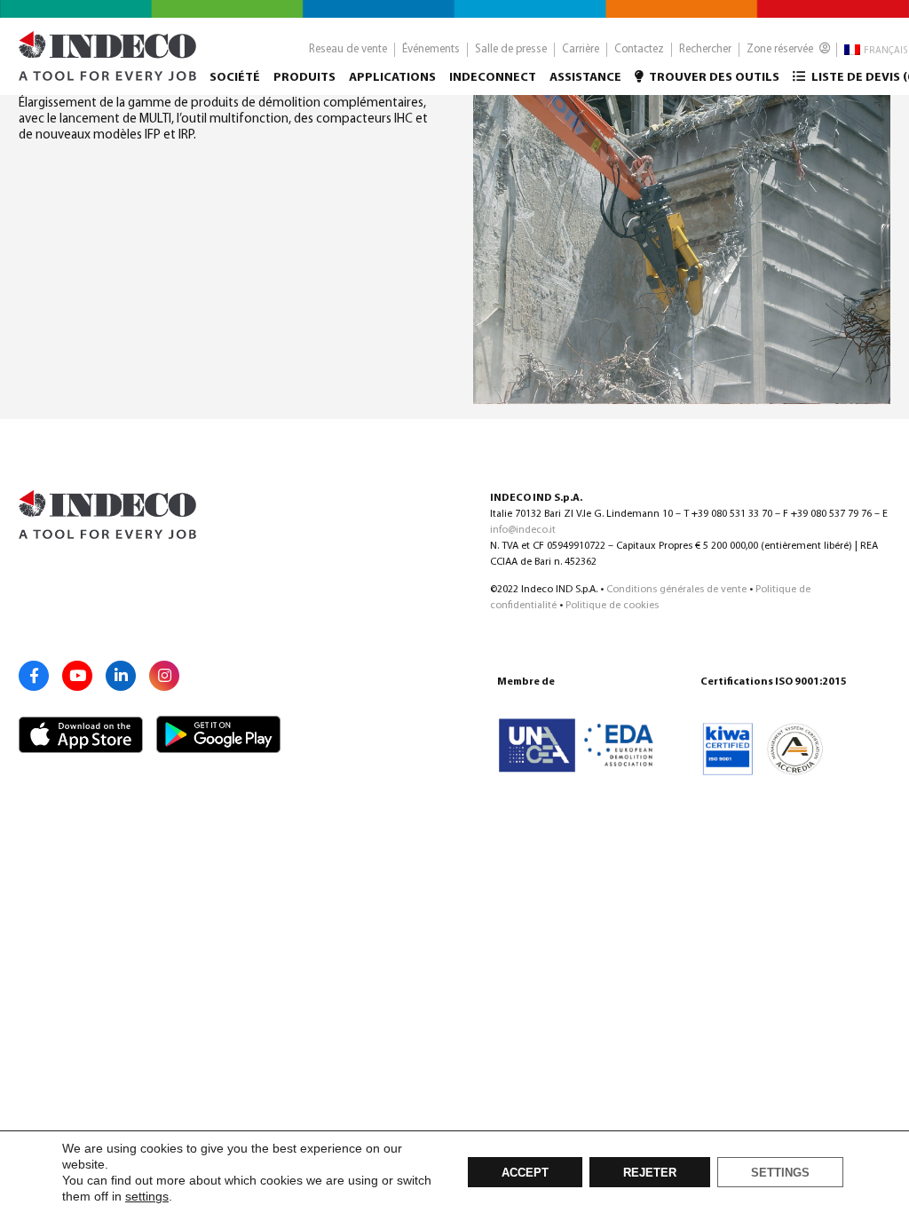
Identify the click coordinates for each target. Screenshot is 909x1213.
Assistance (585, 77)
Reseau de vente (348, 49)
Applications (392, 77)
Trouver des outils (713, 77)
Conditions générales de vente (676, 589)
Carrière (580, 49)
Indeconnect (492, 77)
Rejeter (649, 1173)
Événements (431, 49)
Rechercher (705, 49)
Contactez (639, 49)
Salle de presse (511, 49)
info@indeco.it (523, 530)
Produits (304, 77)
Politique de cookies (612, 605)
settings (147, 1196)
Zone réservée (781, 49)
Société (234, 77)
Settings (780, 1173)
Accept (525, 1173)
